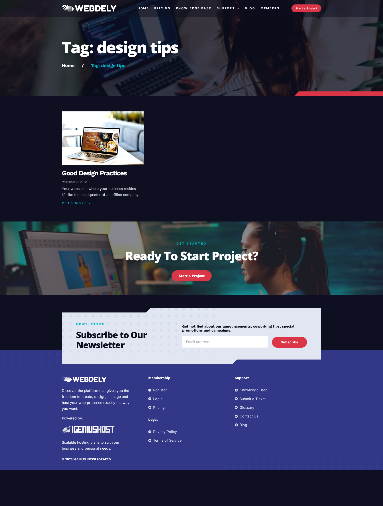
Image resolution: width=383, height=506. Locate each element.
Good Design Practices (94, 173)
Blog (250, 8)
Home (143, 8)
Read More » (77, 203)
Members (270, 8)
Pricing (162, 8)
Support (226, 8)
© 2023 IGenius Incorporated (86, 459)
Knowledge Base (194, 8)
